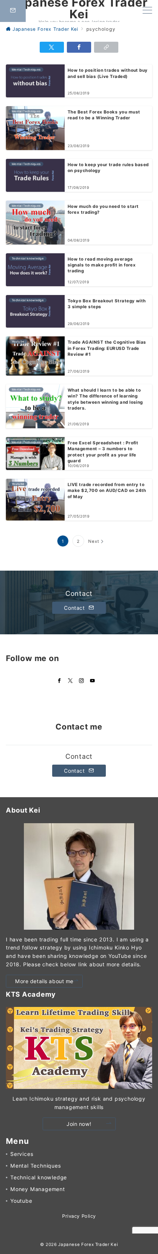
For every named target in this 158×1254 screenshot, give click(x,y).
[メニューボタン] (147, 11)
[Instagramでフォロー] (81, 681)
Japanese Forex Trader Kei (88, 1244)
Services (21, 1154)
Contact (75, 608)
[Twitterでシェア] (52, 47)
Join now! (79, 1124)
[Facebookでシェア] (79, 47)
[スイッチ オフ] (13, 11)
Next (93, 541)
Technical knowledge (38, 1177)
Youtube (21, 1201)
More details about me (44, 981)
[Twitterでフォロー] (70, 681)
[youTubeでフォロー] (92, 681)
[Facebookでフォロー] (59, 681)
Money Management (37, 1189)
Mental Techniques (35, 1165)
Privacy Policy (79, 1216)
